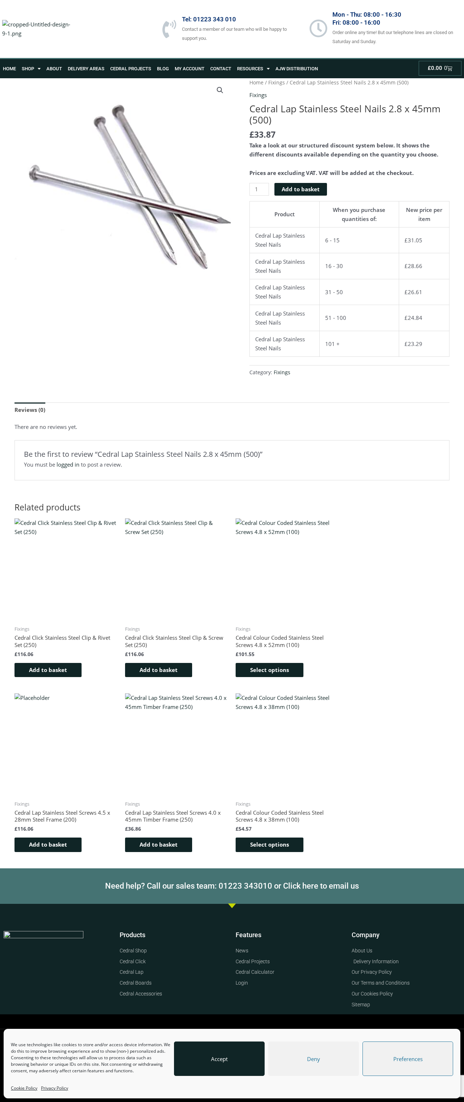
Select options (269, 669)
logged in (68, 464)
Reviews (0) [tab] (29, 409)
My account (189, 68)
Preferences (408, 1059)
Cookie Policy (24, 1088)
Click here (300, 885)
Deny (313, 1059)
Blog (163, 68)
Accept (219, 1059)
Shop (28, 68)
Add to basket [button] (48, 669)
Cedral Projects (130, 68)
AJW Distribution (297, 68)
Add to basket (301, 189)
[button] (220, 90)
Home (9, 68)
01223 (231, 885)
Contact (220, 68)
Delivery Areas (86, 68)
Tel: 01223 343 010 (209, 19)
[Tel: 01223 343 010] (169, 29)
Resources (250, 68)
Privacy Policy (54, 1088)
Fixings (276, 82)
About (54, 68)
